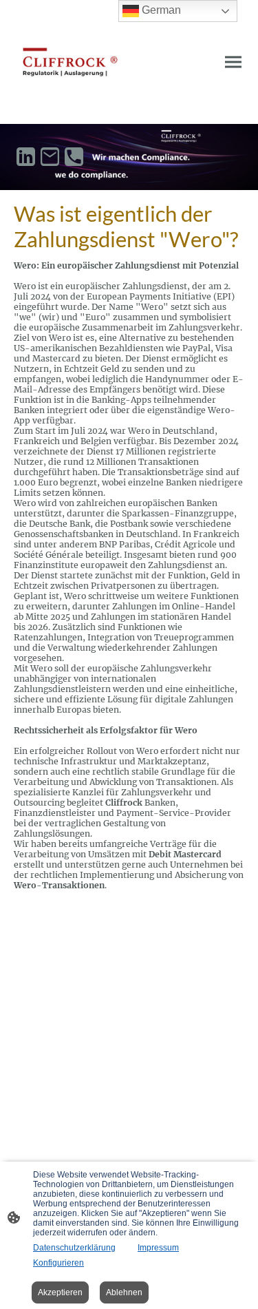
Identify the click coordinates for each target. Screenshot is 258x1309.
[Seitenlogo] (70, 62)
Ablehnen (124, 1292)
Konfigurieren (58, 1263)
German (160, 10)
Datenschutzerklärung (74, 1248)
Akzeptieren (60, 1292)
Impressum (158, 1248)
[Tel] (74, 156)
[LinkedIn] (26, 156)
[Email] (50, 156)
